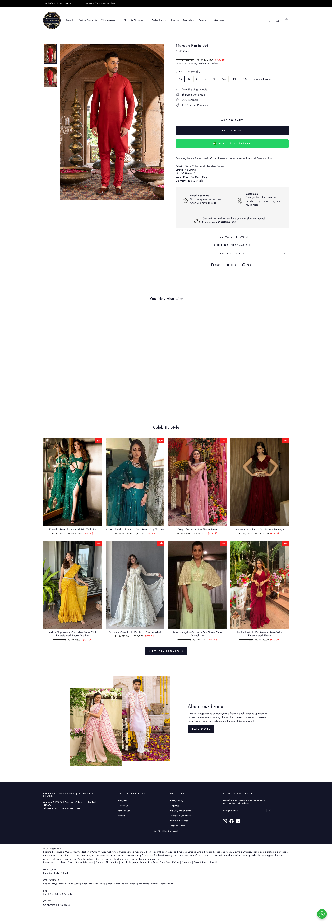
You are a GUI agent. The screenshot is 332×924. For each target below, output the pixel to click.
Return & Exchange (179, 820)
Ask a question (232, 253)
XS (180, 79)
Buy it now (232, 130)
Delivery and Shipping (180, 810)
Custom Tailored (262, 79)
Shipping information (232, 245)
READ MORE (201, 729)
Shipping (193, 63)
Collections (158, 20)
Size (186, 71)
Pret (173, 20)
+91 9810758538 (55, 808)
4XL (245, 79)
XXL (224, 79)
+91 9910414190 (73, 808)
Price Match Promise (232, 236)
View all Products (166, 650)
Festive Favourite (87, 20)
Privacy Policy (176, 800)
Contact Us (123, 805)
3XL (234, 79)
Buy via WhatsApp (234, 143)
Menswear (220, 20)
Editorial (122, 815)
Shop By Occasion (134, 20)
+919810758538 (226, 222)
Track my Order (177, 825)
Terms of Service (126, 810)
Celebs (203, 20)
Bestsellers (188, 20)
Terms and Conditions (180, 815)
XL (214, 79)
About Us (122, 800)
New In (70, 20)
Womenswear (109, 20)
